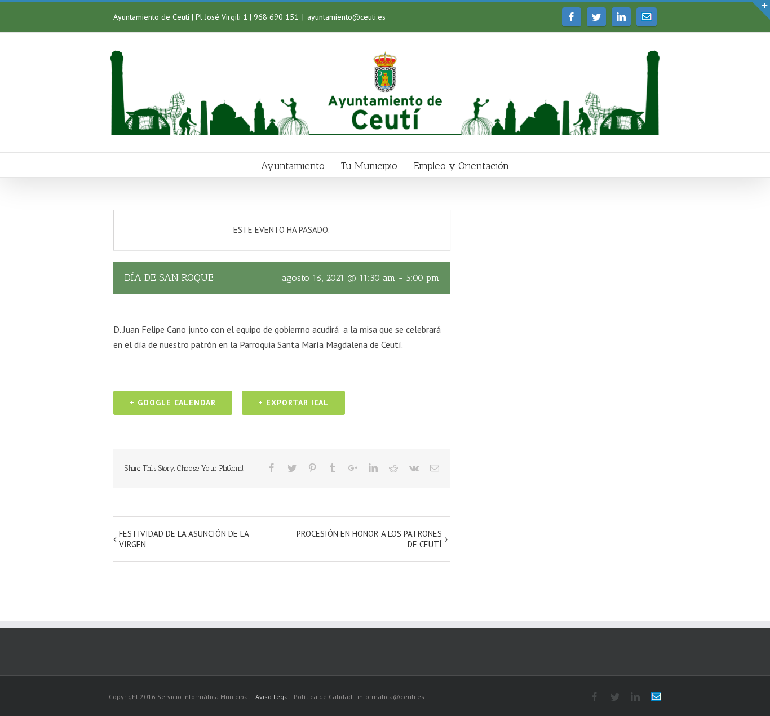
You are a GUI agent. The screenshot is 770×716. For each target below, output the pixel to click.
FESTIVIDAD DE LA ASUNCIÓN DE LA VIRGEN (184, 539)
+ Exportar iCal (293, 402)
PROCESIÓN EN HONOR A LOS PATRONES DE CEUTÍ (369, 539)
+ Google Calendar (173, 402)
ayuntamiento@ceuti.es (346, 17)
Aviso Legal (272, 696)
